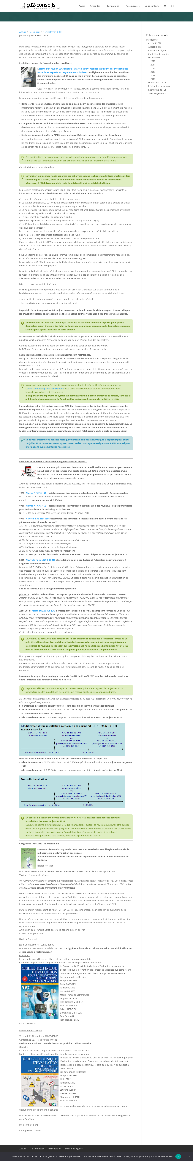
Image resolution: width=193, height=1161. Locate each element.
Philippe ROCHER (32, 35)
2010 (152, 61)
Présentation (54, 1148)
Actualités (95, 6)
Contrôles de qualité (158, 54)
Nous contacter (152, 6)
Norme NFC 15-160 (157, 82)
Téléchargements (157, 93)
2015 (152, 78)
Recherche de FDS (157, 89)
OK (178, 1156)
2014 (152, 75)
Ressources (132, 6)
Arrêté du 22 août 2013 (43, 610)
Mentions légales (74, 1148)
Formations (113, 6)
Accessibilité (154, 46)
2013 (59, 31)
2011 (152, 64)
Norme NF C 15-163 (36, 505)
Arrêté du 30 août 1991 (38, 518)
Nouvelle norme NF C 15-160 (40, 559)
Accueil (82, 6)
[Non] (189, 1156)
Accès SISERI (154, 43)
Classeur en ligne (157, 50)
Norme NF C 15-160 (36, 493)
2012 (152, 68)
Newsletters (49, 31)
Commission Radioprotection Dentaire (44, 388)
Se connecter (37, 1148)
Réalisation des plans (159, 86)
